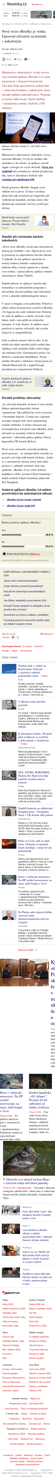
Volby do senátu (10, 1321)
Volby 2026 (7, 1304)
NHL (4, 1358)
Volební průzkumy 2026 (13, 1308)
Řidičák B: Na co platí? (40, 1382)
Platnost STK (35, 1390)
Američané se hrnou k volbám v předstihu (26, 615)
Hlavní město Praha (26, 748)
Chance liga (8, 1336)
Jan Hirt (33, 1313)
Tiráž (47, 1455)
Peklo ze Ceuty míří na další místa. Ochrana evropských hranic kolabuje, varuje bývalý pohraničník (35, 846)
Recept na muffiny (38, 1341)
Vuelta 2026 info (37, 1304)
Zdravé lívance (36, 1345)
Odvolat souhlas (34, 1461)
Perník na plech (36, 1358)
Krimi (20, 680)
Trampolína (14, 1418)
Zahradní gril (34, 1423)
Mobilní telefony (38, 1429)
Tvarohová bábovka (38, 1349)
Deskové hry (27, 1439)
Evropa (21, 709)
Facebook (8, 1455)
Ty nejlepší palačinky (39, 1336)
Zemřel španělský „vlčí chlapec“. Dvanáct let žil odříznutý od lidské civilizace (40, 1099)
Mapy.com (35, 1398)
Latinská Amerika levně (13, 1386)
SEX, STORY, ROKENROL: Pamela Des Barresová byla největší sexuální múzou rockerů (34, 777)
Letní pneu (13, 1439)
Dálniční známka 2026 (40, 1373)
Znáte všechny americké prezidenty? (23, 586)
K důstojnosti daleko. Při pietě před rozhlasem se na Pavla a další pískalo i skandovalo (35, 737)
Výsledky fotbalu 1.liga (13, 1341)
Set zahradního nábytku (14, 1423)
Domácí (5, 228)
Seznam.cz (37, 4)
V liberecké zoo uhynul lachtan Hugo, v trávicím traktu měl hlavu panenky (26, 1181)
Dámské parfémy (36, 1434)
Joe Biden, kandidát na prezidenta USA (25, 600)
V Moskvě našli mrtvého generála (31, 703)
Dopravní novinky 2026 (40, 1377)
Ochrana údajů (17, 1461)
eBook (8, 59)
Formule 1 (7, 1354)
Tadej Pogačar (36, 1317)
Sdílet (19, 59)
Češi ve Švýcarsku (11, 1382)
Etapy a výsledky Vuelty (40, 1308)
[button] (27, 127)
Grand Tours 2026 (38, 1325)
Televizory (40, 1439)
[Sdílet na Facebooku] (13, 637)
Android (38, 646)
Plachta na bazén (38, 1413)
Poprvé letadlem (10, 1373)
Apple (14, 650)
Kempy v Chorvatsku (12, 1369)
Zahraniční (22, 926)
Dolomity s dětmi (10, 1390)
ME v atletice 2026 (11, 1349)
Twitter (18, 1455)
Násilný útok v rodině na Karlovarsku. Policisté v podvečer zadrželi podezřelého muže (32, 671)
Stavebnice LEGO (17, 1434)
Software (6, 389)
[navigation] (3, 4)
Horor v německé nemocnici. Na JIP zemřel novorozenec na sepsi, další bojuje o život (35, 880)
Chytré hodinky (17, 1444)
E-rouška (27, 646)
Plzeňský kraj (24, 819)
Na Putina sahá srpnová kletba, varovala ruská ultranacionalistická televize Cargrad (35, 917)
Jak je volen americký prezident (21, 580)
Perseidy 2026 (36, 1403)
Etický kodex (37, 1458)
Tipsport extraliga (10, 1345)
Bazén (24, 1413)
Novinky (5, 49)
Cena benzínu (11, 1408)
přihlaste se (34, 553)
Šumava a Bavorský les (13, 1377)
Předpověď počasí (18, 1403)
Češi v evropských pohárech (34, 1408)
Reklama (28, 1455)
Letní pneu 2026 (37, 1369)
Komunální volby (10, 1325)
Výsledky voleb (9, 1313)
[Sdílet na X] (17, 637)
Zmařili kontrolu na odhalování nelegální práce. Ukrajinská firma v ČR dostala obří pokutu (35, 811)
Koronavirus (26, 650)
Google (5, 650)
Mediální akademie (19, 1458)
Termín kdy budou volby (14, 1317)
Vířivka (46, 1423)
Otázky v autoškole (38, 1386)
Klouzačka (39, 1418)
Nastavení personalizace (27, 1464)
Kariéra (38, 1455)
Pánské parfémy (35, 1444)
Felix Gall (33, 1321)
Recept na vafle (36, 1354)
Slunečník (27, 1418)
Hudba (21, 786)
